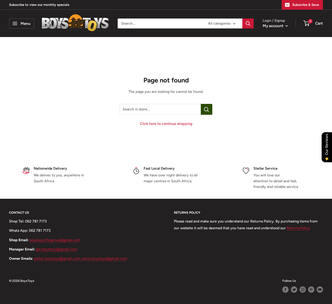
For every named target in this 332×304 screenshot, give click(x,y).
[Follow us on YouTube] (320, 289)
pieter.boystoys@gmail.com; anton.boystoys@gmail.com (80, 258)
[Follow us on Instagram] (302, 289)
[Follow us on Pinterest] (311, 289)
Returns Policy (298, 228)
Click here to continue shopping (166, 124)
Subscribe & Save (305, 5)
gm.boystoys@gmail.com (56, 249)
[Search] (248, 23)
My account (273, 25)
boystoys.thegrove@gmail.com (55, 240)
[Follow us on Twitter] (294, 289)
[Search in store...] (206, 109)
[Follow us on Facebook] (285, 289)
